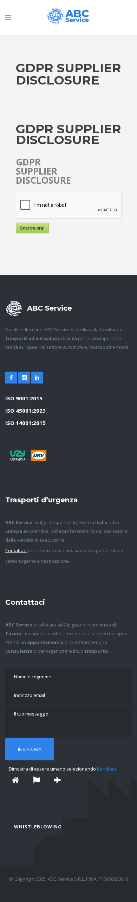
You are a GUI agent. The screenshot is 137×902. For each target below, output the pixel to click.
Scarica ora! (32, 228)
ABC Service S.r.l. (66, 879)
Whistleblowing (38, 826)
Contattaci (16, 550)
